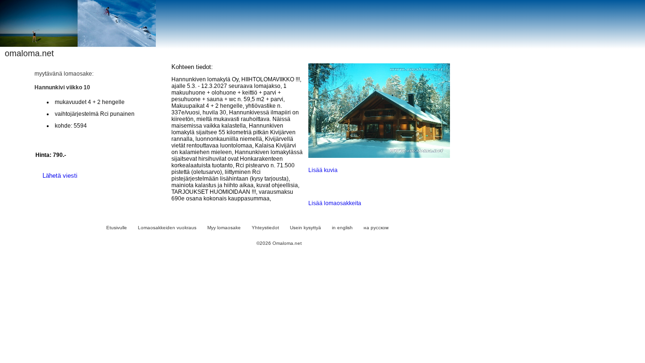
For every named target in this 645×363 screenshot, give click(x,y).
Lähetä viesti (59, 175)
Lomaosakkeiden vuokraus (167, 227)
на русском (376, 227)
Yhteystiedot (265, 227)
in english (342, 227)
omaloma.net (29, 53)
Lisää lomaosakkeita (334, 203)
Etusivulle (116, 227)
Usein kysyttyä (305, 227)
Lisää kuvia (323, 170)
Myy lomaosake (224, 227)
